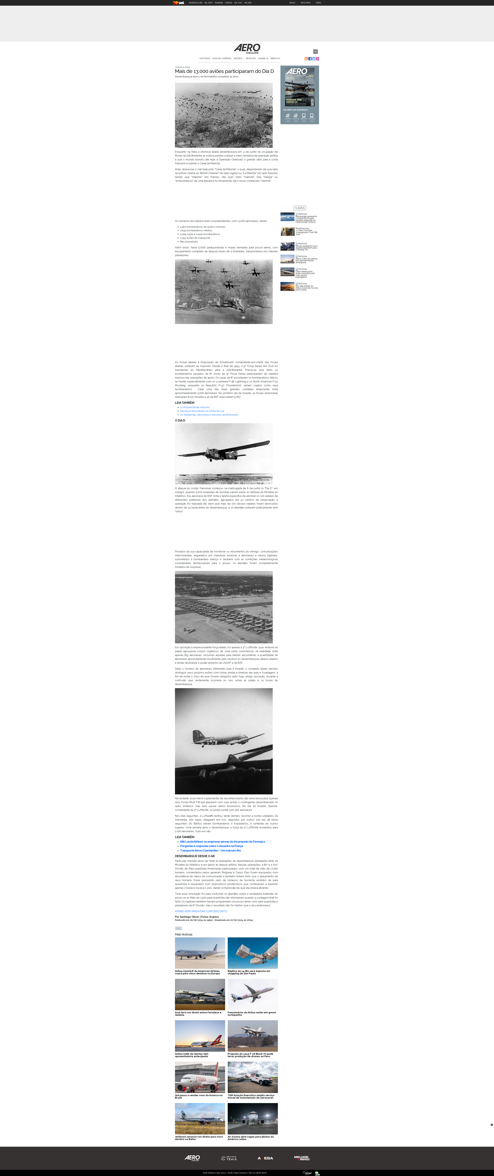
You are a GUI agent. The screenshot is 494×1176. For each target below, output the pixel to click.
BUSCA (292, 3)
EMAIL (318, 3)
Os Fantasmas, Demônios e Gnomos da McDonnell (209, 414)
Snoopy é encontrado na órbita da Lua (202, 411)
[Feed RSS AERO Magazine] (306, 58)
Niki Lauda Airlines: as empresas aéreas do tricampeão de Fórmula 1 (222, 841)
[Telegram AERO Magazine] (313, 58)
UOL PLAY (238, 3)
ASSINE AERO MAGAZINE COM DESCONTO (201, 911)
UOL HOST (208, 3)
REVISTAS (251, 58)
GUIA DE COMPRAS (221, 58)
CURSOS (228, 3)
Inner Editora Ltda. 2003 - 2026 (217, 1173)
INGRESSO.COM (195, 3)
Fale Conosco (240, 1173)
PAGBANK (219, 3)
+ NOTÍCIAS (204, 58)
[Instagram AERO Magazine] (317, 58)
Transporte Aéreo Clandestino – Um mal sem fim (210, 850)
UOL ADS (248, 3)
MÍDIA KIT (275, 58)
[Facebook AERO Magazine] (310, 58)
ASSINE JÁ (263, 58)
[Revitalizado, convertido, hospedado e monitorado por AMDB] (317, 1173)
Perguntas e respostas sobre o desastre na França (211, 846)
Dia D (178, 928)
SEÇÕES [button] (238, 58)
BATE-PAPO (305, 3)
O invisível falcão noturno (194, 407)
